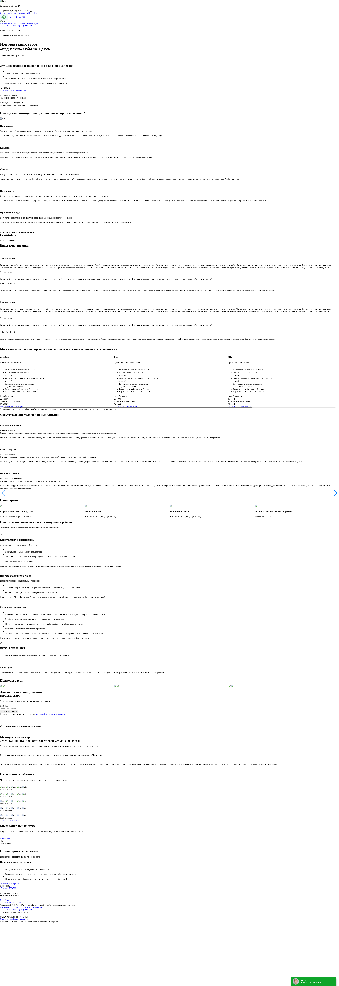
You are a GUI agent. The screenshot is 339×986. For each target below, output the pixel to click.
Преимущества (7, 907)
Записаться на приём (9, 883)
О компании (22, 13)
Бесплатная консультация (11, 407)
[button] (336, 493)
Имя (2, 706)
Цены (31, 13)
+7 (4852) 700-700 (17, 17)
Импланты (5, 13)
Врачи (37, 13)
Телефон (4, 708)
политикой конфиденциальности (50, 714)
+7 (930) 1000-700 (24, 26)
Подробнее (5, 838)
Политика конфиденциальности (14, 919)
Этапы (13, 13)
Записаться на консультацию (13, 91)
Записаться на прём (9, 712)
